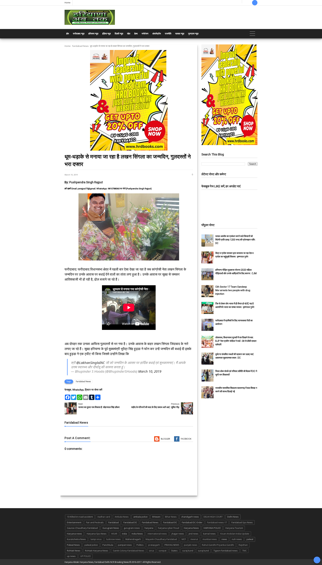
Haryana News (191, 527)
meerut (194, 539)
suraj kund (187, 550)
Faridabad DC (130, 522)
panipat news (125, 544)
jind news (193, 533)
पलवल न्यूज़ (179, 33)
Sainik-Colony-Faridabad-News (128, 550)
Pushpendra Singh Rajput (86, 182)
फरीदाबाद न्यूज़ (78, 33)
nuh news (237, 539)
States (174, 550)
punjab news (190, 544)
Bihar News (171, 516)
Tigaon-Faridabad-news (225, 550)
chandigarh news (190, 516)
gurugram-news (132, 527)
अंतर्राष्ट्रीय (156, 33)
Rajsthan (243, 544)
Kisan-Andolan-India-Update (234, 533)
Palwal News (73, 544)
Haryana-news (74, 533)
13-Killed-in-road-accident (80, 516)
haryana (149, 527)
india (124, 533)
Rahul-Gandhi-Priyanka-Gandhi (218, 544)
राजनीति (168, 33)
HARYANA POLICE (212, 527)
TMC (244, 550)
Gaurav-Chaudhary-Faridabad (82, 527)
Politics (140, 544)
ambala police (140, 516)
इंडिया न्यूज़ (106, 33)
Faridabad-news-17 (217, 522)
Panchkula (107, 544)
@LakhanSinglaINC (90, 362)
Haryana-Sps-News (96, 533)
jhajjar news (178, 533)
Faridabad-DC (170, 522)
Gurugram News (110, 527)
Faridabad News (80, 45)
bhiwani (156, 516)
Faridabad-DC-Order (192, 522)
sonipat (162, 550)
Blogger (165, 438)
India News (137, 533)
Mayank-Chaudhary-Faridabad (161, 539)
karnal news (209, 533)
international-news (157, 533)
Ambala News (122, 516)
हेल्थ (136, 33)
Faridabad (113, 522)
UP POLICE (85, 556)
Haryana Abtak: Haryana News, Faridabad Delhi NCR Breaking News (97, 562)
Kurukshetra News (76, 539)
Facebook (186, 438)
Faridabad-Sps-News (242, 522)
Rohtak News (73, 550)
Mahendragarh (133, 539)
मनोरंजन (145, 33)
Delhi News (233, 516)
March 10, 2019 (149, 371)
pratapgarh (154, 544)
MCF (184, 539)
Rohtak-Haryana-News (96, 550)
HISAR (114, 533)
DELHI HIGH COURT (213, 516)
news (224, 539)
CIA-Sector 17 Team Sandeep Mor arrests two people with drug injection (232, 290)
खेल (128, 33)
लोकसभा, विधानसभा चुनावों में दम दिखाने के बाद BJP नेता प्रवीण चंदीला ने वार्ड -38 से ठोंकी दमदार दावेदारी (235, 341)
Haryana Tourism (234, 527)
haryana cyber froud (168, 527)
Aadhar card (103, 516)
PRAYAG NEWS (172, 544)
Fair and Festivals (95, 522)
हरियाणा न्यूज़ (93, 33)
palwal (250, 539)
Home (67, 2)
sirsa (151, 550)
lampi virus (96, 539)
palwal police (91, 544)
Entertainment (74, 522)
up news (71, 556)
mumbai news (210, 539)
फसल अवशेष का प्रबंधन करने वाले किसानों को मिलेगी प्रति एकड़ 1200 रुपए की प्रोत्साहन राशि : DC (235, 240)
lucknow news (113, 539)
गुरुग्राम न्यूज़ (193, 33)
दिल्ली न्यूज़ (119, 33)
